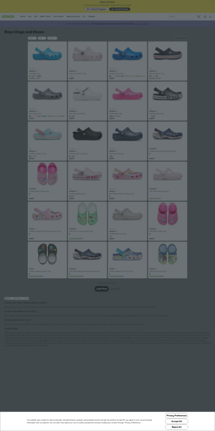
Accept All (176, 421)
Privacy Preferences (177, 415)
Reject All (177, 427)
